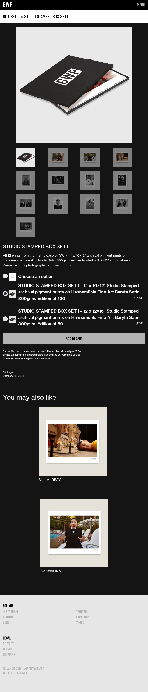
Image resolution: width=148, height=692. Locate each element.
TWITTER (81, 611)
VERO (6, 622)
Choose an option (36, 276)
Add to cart (74, 338)
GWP (8, 5)
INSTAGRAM (10, 611)
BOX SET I (11, 16)
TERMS (7, 649)
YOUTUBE (8, 617)
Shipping (9, 654)
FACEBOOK (82, 617)
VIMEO (80, 622)
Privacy (8, 643)
